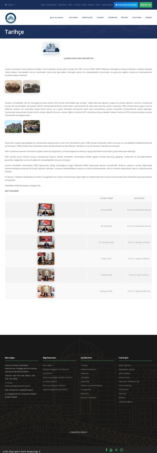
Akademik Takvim (127, 369)
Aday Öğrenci (125, 365)
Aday (43, 5)
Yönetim (100, 17)
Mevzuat (122, 393)
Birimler (124, 17)
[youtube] (111, 449)
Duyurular (85, 381)
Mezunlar (85, 393)
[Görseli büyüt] (51, 48)
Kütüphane (124, 389)
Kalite (84, 5)
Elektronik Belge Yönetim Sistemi (57, 377)
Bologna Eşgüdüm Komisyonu (56, 369)
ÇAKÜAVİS (62, 5)
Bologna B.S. (52, 5)
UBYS (70, 5)
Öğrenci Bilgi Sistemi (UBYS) (55, 389)
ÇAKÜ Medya (107, 5)
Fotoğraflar (86, 389)
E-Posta (77, 5)
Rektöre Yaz (146, 5)
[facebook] (106, 449)
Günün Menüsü (125, 385)
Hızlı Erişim (137, 17)
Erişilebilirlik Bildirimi (78, 432)
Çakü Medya (124, 373)
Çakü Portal (124, 377)
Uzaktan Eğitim (125, 401)
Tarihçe (84, 365)
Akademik (112, 17)
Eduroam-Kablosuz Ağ (129, 381)
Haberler (85, 373)
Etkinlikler (85, 377)
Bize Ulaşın (47, 365)
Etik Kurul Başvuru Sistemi (54, 385)
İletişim (149, 17)
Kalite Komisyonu (88, 369)
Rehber (91, 5)
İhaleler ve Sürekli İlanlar (92, 385)
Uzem (98, 5)
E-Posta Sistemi (50, 381)
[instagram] (121, 449)
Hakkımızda (87, 17)
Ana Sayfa (73, 17)
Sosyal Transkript (88, 397)
